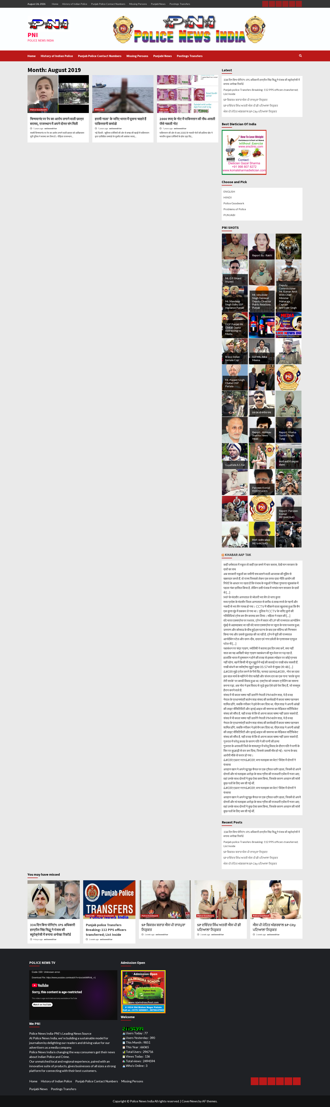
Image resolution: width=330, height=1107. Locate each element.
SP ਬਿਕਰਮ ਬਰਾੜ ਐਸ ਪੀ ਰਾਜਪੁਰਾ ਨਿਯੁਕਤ (245, 99)
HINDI (227, 197)
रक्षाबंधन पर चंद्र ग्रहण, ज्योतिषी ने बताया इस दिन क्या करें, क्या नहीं (258, 648)
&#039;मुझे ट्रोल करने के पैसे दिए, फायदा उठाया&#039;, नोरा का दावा (261, 671)
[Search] (300, 55)
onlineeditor (50, 128)
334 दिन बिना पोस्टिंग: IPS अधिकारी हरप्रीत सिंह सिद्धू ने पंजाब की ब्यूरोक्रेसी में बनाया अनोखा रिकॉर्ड (261, 81)
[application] (73, 995)
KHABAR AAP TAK (238, 554)
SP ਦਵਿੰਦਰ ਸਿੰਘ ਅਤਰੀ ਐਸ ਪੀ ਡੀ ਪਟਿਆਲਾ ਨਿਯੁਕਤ (250, 105)
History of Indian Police (74, 3)
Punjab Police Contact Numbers (108, 3)
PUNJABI (229, 215)
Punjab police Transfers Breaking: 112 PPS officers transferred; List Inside (260, 91)
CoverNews (190, 1101)
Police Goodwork (38, 109)
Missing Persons (138, 3)
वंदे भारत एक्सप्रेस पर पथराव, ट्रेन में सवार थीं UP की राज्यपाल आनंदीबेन (261, 620)
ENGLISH (99, 109)
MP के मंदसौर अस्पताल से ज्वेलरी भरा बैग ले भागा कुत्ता (251, 597)
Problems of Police (234, 209)
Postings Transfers (179, 3)
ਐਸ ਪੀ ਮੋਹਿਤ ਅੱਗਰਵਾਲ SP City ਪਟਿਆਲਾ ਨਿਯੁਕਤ (250, 111)
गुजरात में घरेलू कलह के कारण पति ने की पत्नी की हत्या (251, 741)
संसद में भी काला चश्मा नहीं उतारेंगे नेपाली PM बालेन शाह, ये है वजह (258, 695)
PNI (33, 35)
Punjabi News (158, 3)
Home (55, 3)
